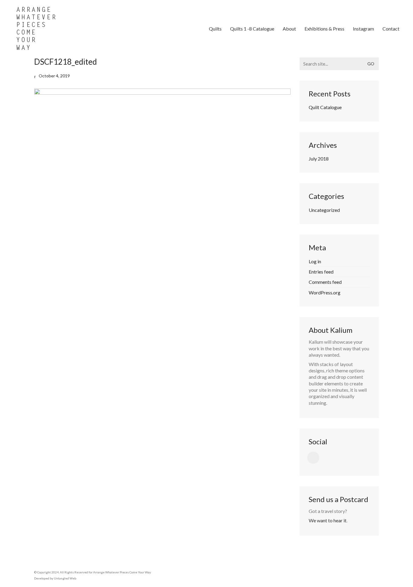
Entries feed (321, 271)
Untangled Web (65, 578)
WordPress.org (324, 292)
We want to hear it (327, 520)
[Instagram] (313, 458)
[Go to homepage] (36, 28)
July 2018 (319, 158)
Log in (315, 261)
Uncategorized (324, 210)
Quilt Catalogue (325, 107)
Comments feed (325, 282)
